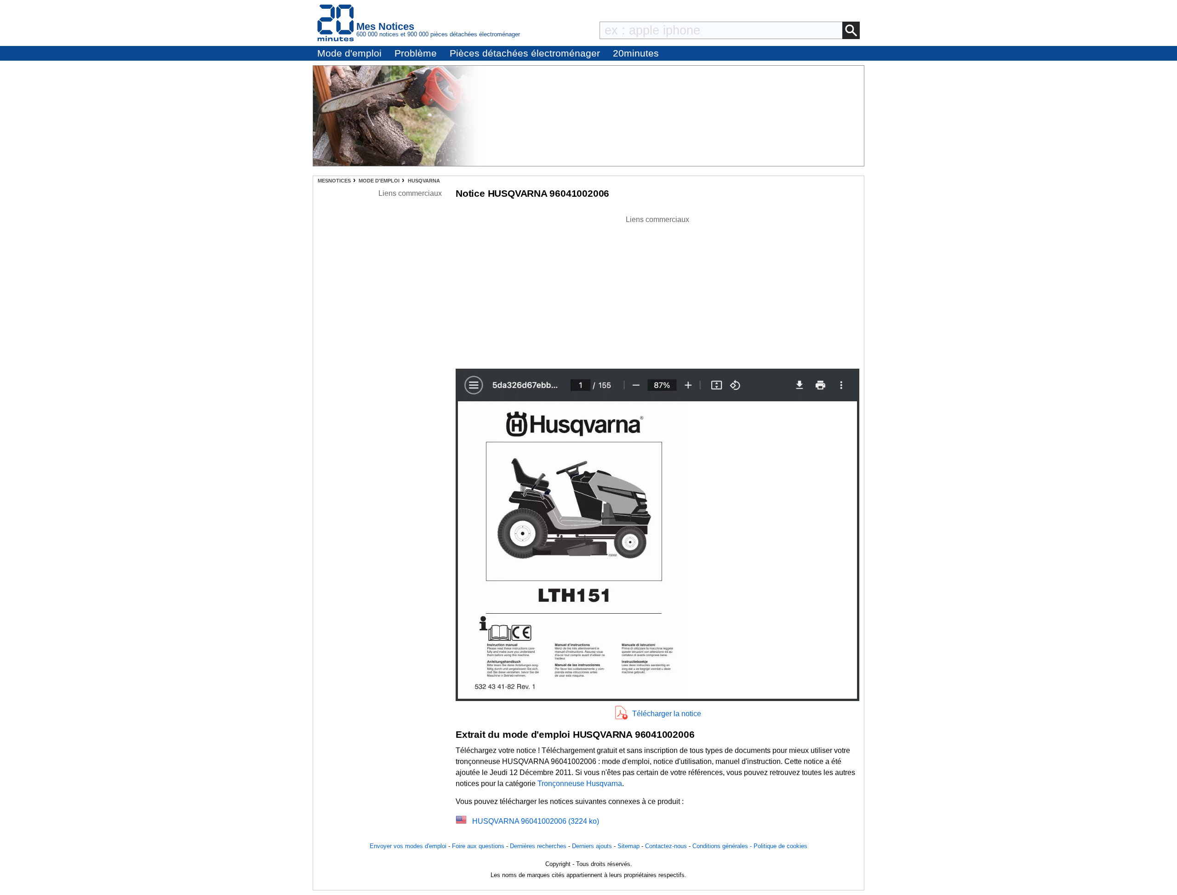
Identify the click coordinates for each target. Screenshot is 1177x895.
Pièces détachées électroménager (525, 53)
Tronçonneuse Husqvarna (579, 783)
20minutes (636, 53)
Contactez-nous (666, 846)
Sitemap (628, 846)
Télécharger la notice (666, 714)
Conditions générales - (723, 846)
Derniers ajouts (592, 846)
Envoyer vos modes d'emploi (408, 846)
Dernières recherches (538, 846)
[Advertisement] (657, 289)
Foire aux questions (478, 846)
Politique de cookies (780, 846)
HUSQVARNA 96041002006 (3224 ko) (535, 821)
